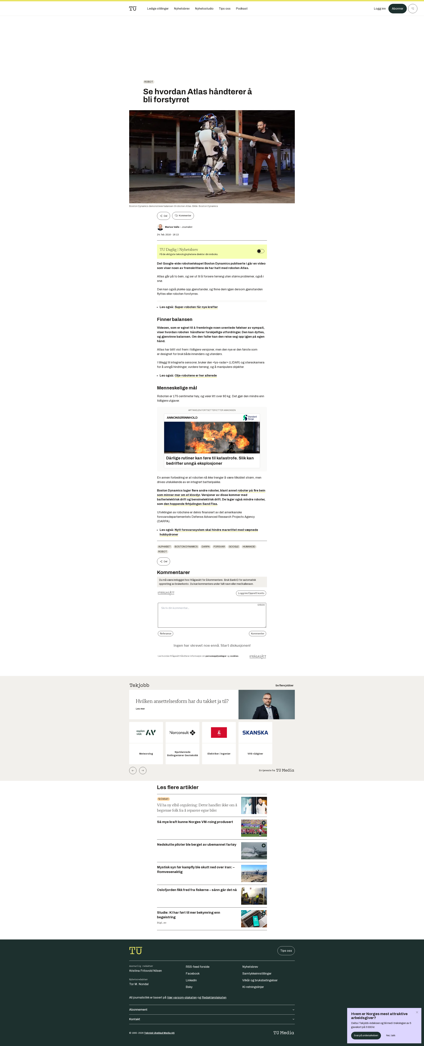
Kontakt (134, 1019)
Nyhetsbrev (250, 966)
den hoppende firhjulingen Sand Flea (190, 504)
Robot (148, 82)
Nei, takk (390, 1035)
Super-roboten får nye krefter (196, 307)
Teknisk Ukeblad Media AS (159, 1033)
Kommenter (185, 215)
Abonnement (138, 1009)
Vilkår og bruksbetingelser (260, 980)
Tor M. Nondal (139, 984)
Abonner (397, 8)
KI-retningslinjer (253, 987)
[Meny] (412, 8)
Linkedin (191, 980)
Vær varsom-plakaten (182, 997)
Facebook (193, 973)
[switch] (260, 251)
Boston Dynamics (186, 546)
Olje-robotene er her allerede (196, 375)
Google (234, 546)
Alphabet (164, 546)
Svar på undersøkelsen (366, 1035)
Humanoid (249, 546)
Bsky (189, 987)
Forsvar (219, 546)
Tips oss (286, 950)
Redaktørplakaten (214, 997)
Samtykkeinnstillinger (256, 973)
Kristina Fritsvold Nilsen (145, 970)
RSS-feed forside (197, 966)
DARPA (206, 546)
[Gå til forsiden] (132, 8)
